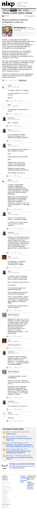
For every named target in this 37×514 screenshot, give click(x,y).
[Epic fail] (20, 80)
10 (4, 274)
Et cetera (4, 24)
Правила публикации (24, 477)
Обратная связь (23, 481)
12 (4, 343)
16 (4, 416)
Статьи (26, 10)
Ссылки (14, 13)
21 (16, 433)
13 (4, 355)
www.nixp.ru (6, 504)
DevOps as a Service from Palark (22, 464)
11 (4, 317)
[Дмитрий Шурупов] (7, 36)
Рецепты (6, 13)
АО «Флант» (5, 478)
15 (4, 404)
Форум (13, 10)
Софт (19, 10)
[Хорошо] (24, 80)
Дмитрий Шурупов (20, 27)
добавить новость (13, 71)
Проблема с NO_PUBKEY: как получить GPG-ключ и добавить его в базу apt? (19, 445)
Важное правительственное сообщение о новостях (15, 21)
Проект (21, 13)
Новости (6, 10)
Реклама (28, 13)
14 (4, 374)
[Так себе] (22, 80)
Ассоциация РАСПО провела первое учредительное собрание (18, 451)
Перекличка (10, 433)
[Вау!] (26, 80)
